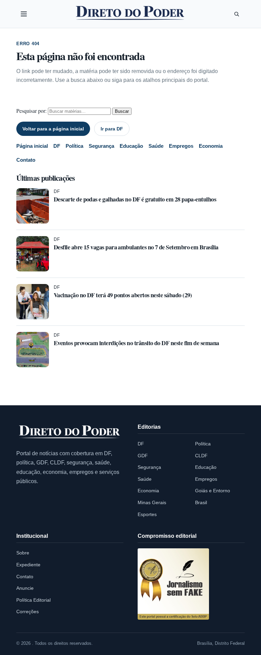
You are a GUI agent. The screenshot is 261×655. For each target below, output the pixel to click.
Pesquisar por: (31, 110)
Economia (211, 146)
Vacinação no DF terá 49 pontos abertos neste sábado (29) (123, 294)
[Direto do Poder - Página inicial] (69, 432)
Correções (27, 611)
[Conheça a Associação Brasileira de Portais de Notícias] (173, 584)
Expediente (28, 564)
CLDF (201, 455)
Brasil (201, 502)
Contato (25, 160)
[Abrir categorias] (23, 13)
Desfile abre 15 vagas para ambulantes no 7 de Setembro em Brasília (136, 247)
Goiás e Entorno (212, 490)
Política (74, 146)
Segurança (101, 146)
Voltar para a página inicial (53, 128)
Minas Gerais (152, 502)
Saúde (156, 146)
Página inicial (32, 146)
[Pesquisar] (236, 14)
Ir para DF (112, 128)
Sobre (22, 552)
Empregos (181, 146)
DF (56, 146)
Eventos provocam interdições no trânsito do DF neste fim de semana (136, 342)
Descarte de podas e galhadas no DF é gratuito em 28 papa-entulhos (135, 199)
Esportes (147, 514)
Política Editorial (33, 600)
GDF (143, 455)
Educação (131, 146)
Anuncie (25, 588)
